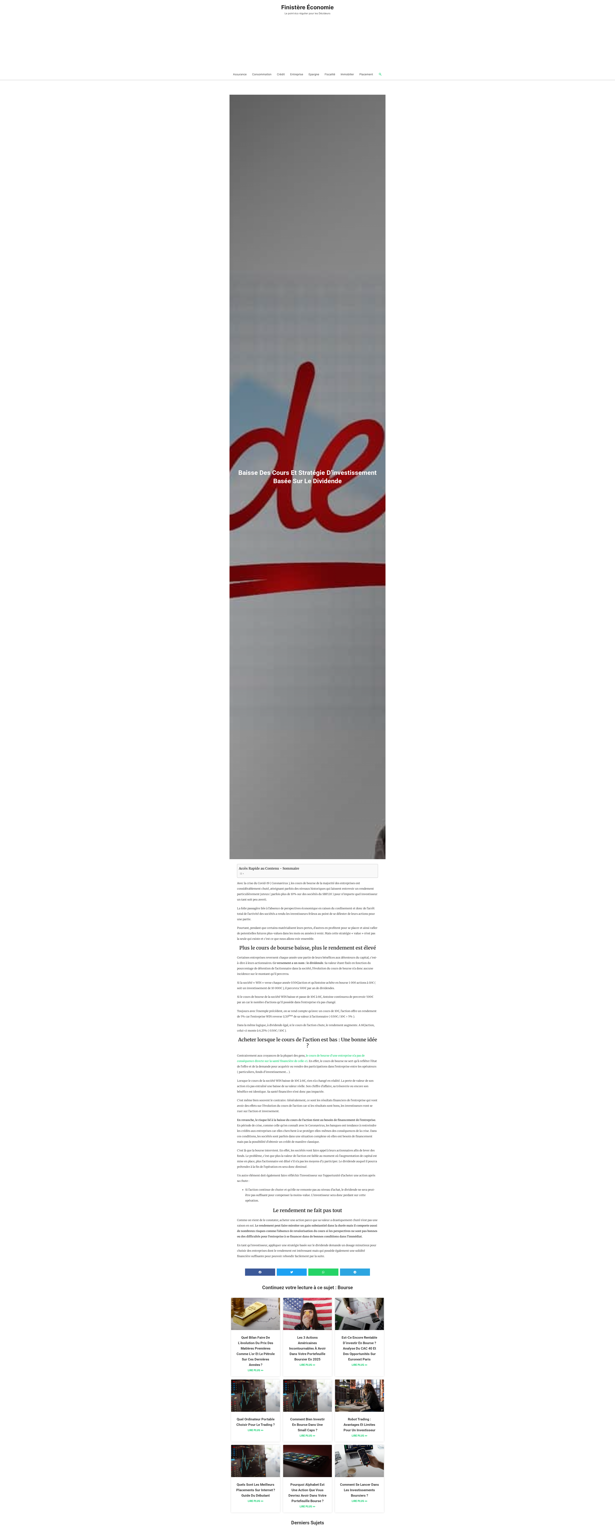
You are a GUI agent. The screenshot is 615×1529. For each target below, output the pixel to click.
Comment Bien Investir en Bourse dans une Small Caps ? (307, 1424)
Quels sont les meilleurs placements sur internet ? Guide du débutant (255, 1490)
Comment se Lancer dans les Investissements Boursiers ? (359, 1490)
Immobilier (347, 74)
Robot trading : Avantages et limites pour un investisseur (359, 1424)
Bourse (345, 1287)
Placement (366, 74)
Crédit (281, 74)
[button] (380, 74)
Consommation (261, 74)
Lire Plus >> (255, 1370)
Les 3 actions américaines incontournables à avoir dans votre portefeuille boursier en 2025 (307, 1348)
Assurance (240, 74)
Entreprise (296, 74)
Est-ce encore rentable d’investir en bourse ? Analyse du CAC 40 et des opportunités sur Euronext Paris (359, 1348)
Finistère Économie (307, 7)
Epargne (314, 74)
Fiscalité (330, 74)
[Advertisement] (307, 44)
